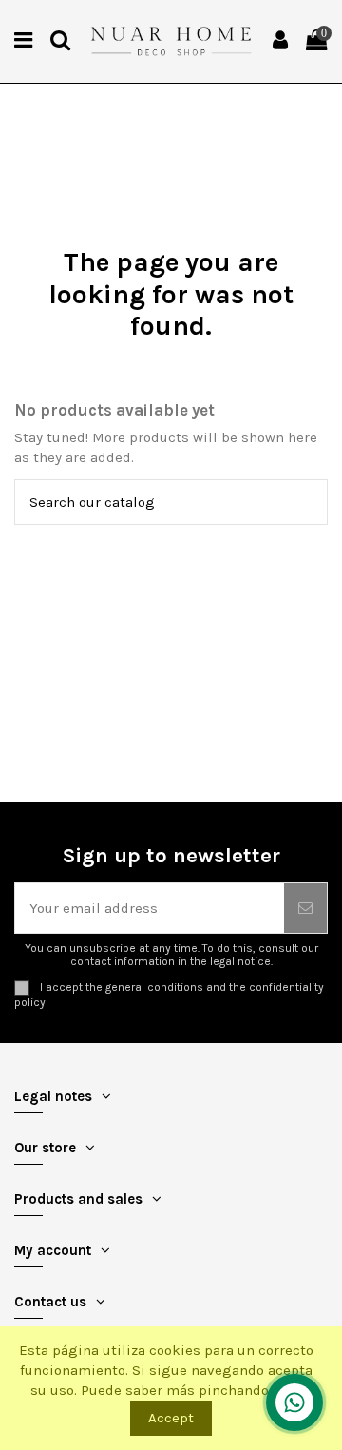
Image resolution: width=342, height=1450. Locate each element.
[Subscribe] (305, 908)
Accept (171, 1417)
